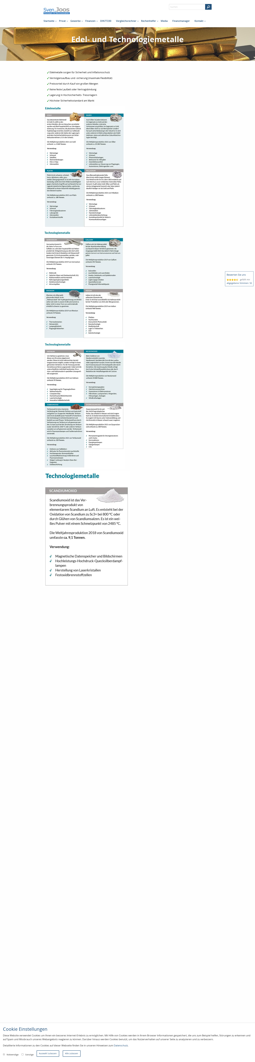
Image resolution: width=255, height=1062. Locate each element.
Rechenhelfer (148, 21)
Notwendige (13, 1054)
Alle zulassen (71, 1053)
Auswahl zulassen (48, 1053)
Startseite (49, 21)
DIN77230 (105, 21)
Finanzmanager (181, 21)
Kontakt (198, 21)
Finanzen (90, 21)
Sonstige (29, 1054)
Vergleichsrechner (126, 21)
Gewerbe (75, 21)
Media (164, 21)
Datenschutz (121, 1045)
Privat (62, 21)
